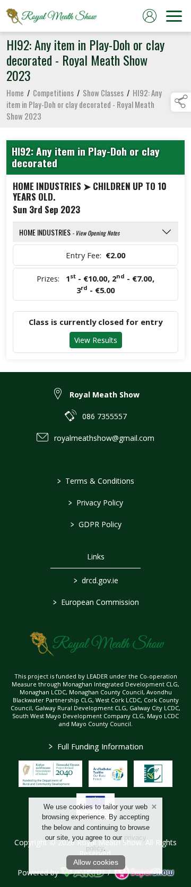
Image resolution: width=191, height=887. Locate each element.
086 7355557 (104, 416)
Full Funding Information (95, 746)
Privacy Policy (95, 502)
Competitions (53, 92)
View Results (95, 340)
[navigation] (174, 16)
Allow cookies (95, 862)
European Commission (95, 602)
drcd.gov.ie (95, 580)
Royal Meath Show (105, 395)
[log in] (149, 15)
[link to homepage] (50, 16)
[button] (181, 102)
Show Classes (103, 92)
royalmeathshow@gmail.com (104, 438)
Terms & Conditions (95, 481)
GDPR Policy (95, 524)
